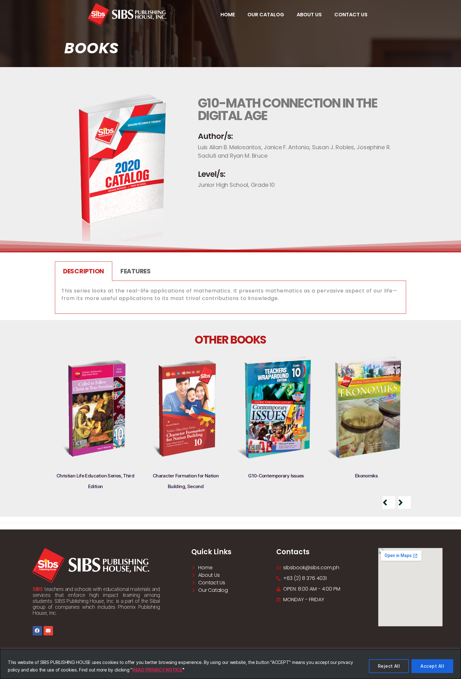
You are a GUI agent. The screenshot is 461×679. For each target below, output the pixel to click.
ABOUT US (309, 14)
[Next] (404, 502)
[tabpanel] (230, 297)
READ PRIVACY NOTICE (157, 669)
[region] (230, 664)
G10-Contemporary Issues (276, 476)
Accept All (432, 666)
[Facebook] (37, 630)
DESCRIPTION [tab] (83, 271)
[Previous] (389, 502)
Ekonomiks (366, 476)
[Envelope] (48, 630)
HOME (227, 14)
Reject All (389, 666)
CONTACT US (351, 14)
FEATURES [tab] (135, 271)
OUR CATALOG (265, 14)
